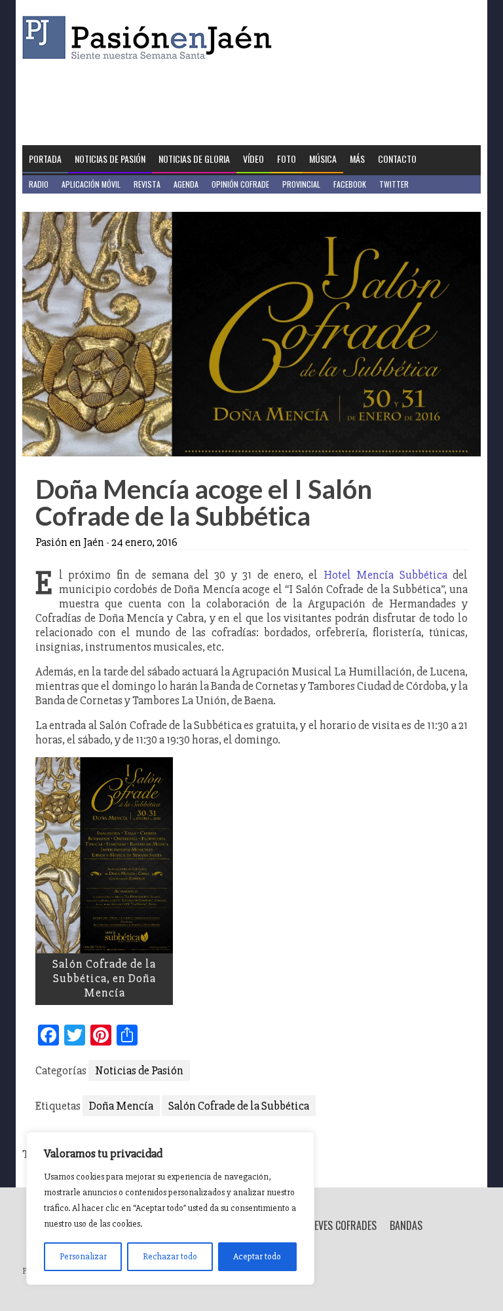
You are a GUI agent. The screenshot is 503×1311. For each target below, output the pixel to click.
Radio (38, 184)
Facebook (349, 184)
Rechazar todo (170, 1256)
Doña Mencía (121, 1105)
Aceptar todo (257, 1256)
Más (357, 158)
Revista (147, 184)
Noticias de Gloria (194, 158)
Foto (286, 158)
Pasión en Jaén (150, 37)
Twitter (394, 184)
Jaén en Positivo (57, 202)
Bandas (406, 1225)
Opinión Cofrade (240, 184)
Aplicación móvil (91, 184)
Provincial (301, 184)
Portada (45, 158)
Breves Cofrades (340, 1225)
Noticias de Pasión (110, 158)
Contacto (397, 158)
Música (323, 158)
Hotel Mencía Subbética (385, 575)
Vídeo (253, 158)
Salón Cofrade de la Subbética (238, 1105)
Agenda (186, 184)
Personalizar (83, 1256)
